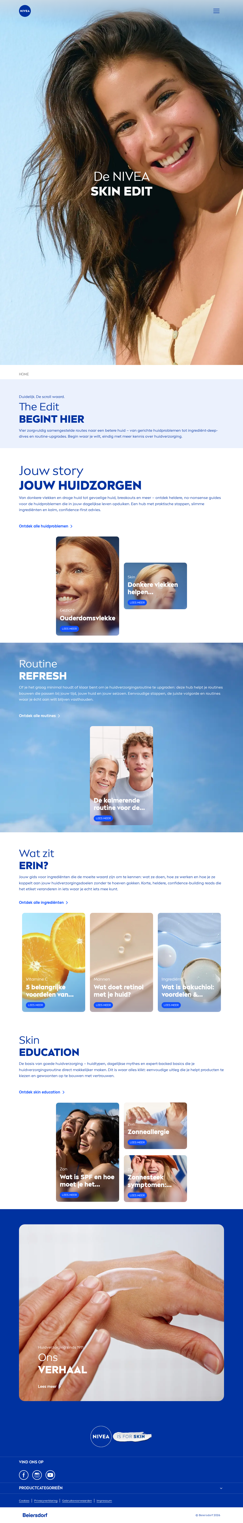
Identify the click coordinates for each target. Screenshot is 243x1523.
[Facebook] (23, 1475)
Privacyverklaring (45, 1500)
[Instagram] (37, 1475)
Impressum (104, 1500)
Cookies (24, 1500)
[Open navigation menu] (216, 11)
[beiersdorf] (35, 1515)
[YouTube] (50, 1475)
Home (24, 374)
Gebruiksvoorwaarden (77, 1500)
